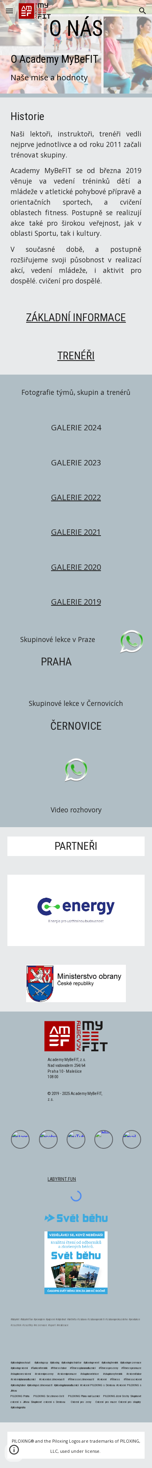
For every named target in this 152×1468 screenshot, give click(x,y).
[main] (76, 28)
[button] (9, 10)
